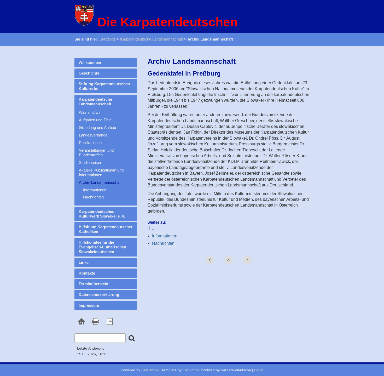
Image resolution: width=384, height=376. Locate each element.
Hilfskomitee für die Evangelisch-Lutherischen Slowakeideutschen (102, 247)
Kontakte (87, 273)
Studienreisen (90, 162)
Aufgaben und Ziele (95, 120)
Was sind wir (90, 112)
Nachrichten (163, 243)
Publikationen (90, 142)
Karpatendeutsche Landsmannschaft (151, 39)
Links (84, 262)
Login (258, 370)
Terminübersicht (93, 284)
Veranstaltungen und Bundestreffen (96, 152)
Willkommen (90, 62)
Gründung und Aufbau (97, 127)
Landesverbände (93, 135)
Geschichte (89, 73)
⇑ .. (151, 228)
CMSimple (149, 370)
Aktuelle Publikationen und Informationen (101, 172)
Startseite (108, 39)
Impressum (89, 305)
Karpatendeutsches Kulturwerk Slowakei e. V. (102, 213)
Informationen (164, 236)
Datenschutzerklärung (99, 294)
